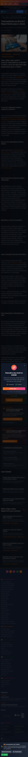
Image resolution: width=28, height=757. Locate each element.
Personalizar (18, 751)
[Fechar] (24, 365)
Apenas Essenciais (6, 751)
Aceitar (5, 754)
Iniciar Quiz (13, 388)
